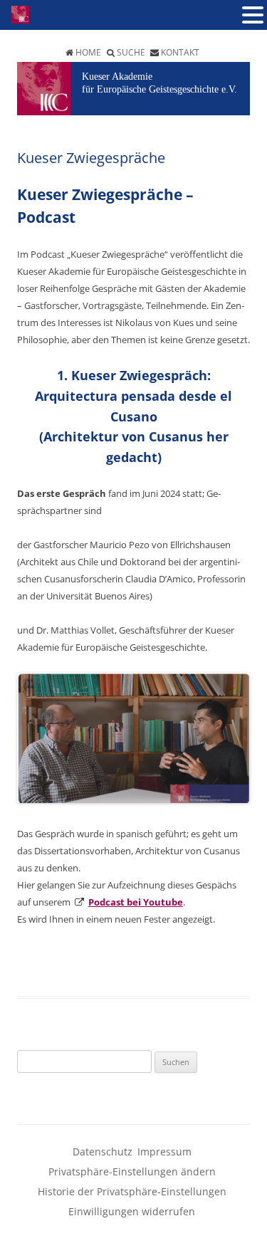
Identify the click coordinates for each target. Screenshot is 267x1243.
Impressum (164, 1151)
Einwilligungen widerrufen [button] (131, 1211)
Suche (131, 52)
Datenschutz (102, 1151)
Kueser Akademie (117, 76)
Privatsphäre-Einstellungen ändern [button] (132, 1171)
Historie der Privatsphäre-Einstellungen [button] (132, 1191)
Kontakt (180, 52)
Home (88, 52)
